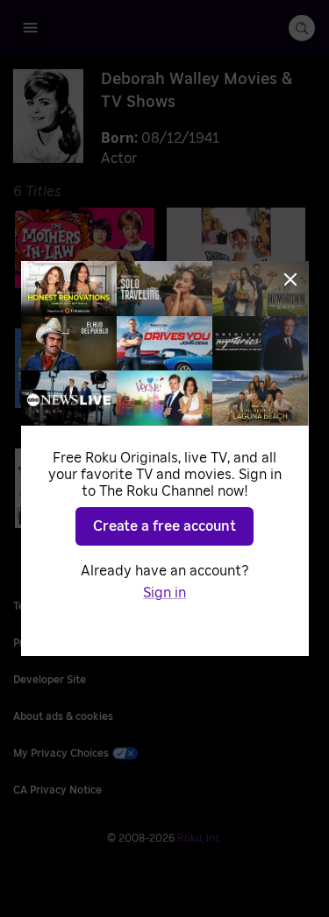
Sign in (164, 593)
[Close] (290, 279)
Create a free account (164, 526)
